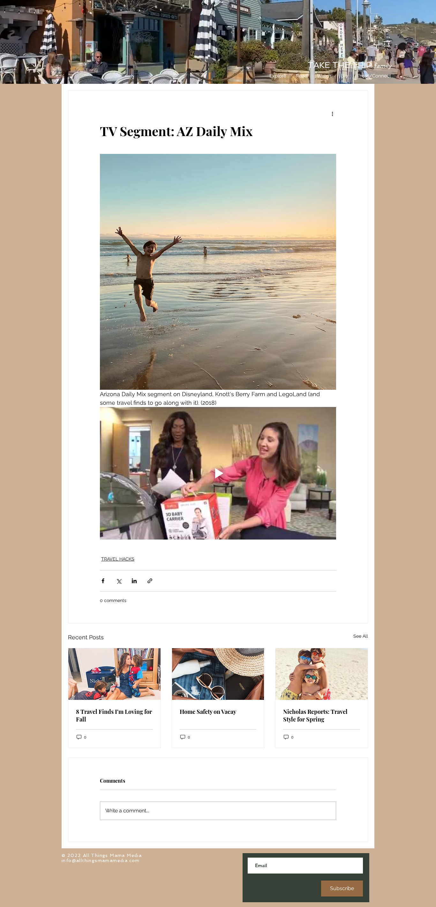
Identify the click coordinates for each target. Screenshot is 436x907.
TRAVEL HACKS (117, 559)
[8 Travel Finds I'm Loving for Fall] (114, 674)
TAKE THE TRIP (349, 65)
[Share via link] (150, 581)
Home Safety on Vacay (208, 711)
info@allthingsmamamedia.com (101, 860)
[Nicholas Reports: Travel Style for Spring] (321, 674)
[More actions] (332, 113)
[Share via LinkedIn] (134, 581)
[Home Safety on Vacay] (218, 674)
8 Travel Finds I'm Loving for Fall (114, 715)
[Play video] (218, 473)
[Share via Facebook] (103, 581)
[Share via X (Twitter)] (119, 581)
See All (360, 636)
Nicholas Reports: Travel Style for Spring (315, 715)
